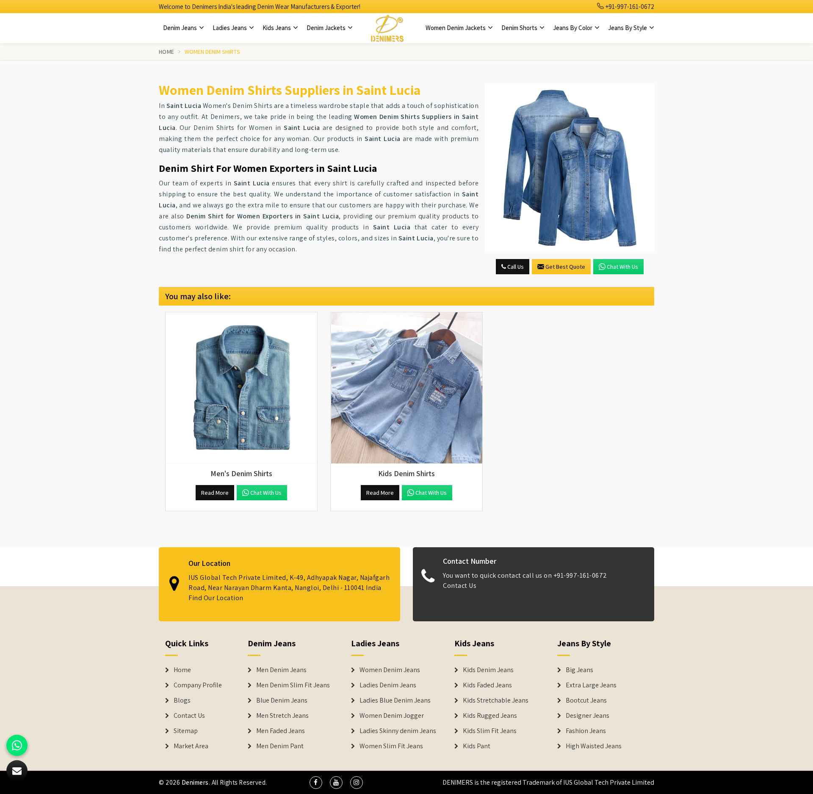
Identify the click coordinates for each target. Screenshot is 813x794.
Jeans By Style (628, 28)
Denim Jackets (327, 28)
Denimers (195, 782)
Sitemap (186, 731)
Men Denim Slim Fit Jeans (293, 685)
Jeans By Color (573, 28)
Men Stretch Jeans (282, 715)
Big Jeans (579, 670)
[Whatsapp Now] (17, 745)
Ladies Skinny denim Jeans (397, 731)
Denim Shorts (520, 28)
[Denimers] (387, 28)
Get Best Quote (565, 266)
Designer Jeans (587, 715)
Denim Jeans (180, 28)
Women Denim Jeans (389, 670)
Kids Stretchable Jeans (495, 700)
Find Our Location (215, 597)
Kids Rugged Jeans (490, 715)
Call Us (515, 266)
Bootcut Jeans (586, 700)
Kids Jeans (277, 28)
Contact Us (459, 585)
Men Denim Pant (280, 746)
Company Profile (198, 685)
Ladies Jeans (230, 28)
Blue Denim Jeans (281, 700)
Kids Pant (476, 746)
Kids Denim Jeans (488, 670)
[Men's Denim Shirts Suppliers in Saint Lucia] (241, 388)
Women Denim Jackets (456, 28)
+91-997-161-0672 (629, 7)
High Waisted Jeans (594, 746)
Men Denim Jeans (281, 670)
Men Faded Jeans (280, 731)
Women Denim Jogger (391, 715)
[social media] (316, 782)
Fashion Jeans (586, 731)
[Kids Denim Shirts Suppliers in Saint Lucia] (406, 388)
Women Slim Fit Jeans (391, 746)
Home (166, 51)
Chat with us (622, 266)
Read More (215, 492)
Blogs (182, 700)
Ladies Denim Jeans (387, 685)
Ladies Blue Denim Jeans (395, 700)
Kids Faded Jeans (487, 685)
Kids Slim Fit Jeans (490, 731)
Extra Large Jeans (591, 685)
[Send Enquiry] (569, 168)
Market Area (191, 746)
